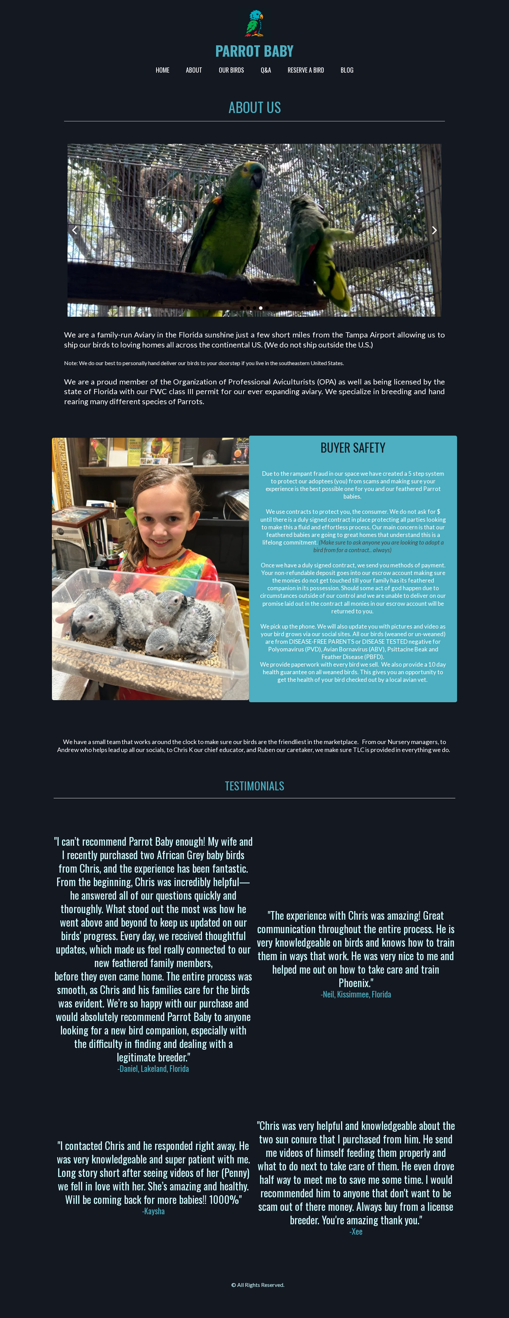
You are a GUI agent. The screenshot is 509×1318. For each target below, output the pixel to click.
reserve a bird (306, 69)
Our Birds (231, 69)
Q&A (266, 69)
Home (162, 69)
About (194, 69)
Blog (347, 69)
